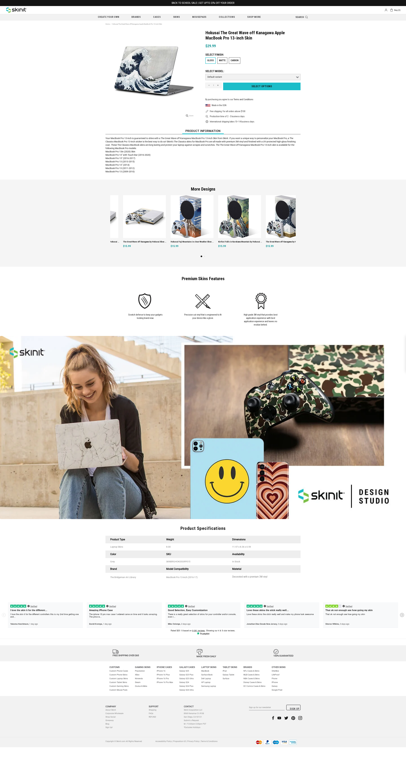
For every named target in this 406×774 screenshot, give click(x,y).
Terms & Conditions (209, 741)
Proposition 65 (179, 741)
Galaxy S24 (184, 682)
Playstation (140, 671)
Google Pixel (277, 690)
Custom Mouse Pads (118, 690)
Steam (138, 682)
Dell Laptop (206, 678)
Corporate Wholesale (114, 713)
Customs (114, 667)
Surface (226, 678)
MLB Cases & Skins (251, 675)
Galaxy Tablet (228, 675)
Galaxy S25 (184, 671)
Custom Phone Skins (118, 675)
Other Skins (278, 667)
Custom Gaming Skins (119, 686)
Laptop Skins (208, 667)
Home (107, 24)
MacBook (205, 671)
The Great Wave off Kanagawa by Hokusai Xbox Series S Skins (227, 242)
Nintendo (139, 678)
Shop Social (110, 717)
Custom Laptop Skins (118, 678)
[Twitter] (286, 718)
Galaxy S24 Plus (186, 686)
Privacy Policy (193, 741)
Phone (274, 678)
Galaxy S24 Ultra (186, 690)
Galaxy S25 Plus (186, 675)
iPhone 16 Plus (163, 675)
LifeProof (275, 675)
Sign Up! (109, 727)
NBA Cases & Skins (251, 678)
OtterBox (275, 671)
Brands (247, 667)
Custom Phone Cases (118, 671)
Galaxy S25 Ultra (186, 678)
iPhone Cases (164, 667)
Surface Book (207, 675)
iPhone (275, 682)
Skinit (16, 10)
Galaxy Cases (187, 667)
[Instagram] (300, 718)
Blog (107, 724)
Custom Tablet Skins (118, 682)
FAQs (151, 713)
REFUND (152, 717)
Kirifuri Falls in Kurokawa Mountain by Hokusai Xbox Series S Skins (179, 242)
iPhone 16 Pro (163, 678)
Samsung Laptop (208, 686)
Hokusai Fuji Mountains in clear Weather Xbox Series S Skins (132, 242)
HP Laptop (205, 682)
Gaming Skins (142, 667)
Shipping (152, 710)
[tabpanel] (131, 225)
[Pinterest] (293, 718)
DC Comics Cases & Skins (254, 686)
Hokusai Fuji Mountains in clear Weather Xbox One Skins (275, 242)
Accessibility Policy (163, 741)
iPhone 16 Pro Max (165, 682)
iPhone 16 (161, 671)
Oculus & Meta (141, 686)
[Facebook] (273, 718)
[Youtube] (279, 718)
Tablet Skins (230, 667)
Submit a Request (191, 720)
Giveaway (109, 720)
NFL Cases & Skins (251, 671)
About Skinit (110, 710)
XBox (137, 675)
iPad (225, 671)
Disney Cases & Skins (252, 682)
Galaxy (275, 686)
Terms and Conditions (243, 99)
